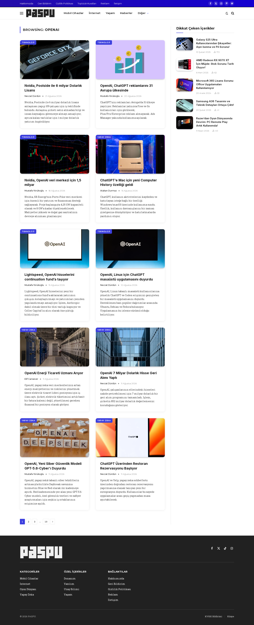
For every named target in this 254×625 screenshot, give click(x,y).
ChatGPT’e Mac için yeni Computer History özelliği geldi (128, 182)
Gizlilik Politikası (64, 3)
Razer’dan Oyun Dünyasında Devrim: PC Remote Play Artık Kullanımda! (214, 122)
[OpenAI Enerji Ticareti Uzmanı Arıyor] (54, 347)
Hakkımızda (26, 3)
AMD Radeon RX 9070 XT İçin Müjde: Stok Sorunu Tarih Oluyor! (215, 64)
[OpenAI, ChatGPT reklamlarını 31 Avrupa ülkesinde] (130, 59)
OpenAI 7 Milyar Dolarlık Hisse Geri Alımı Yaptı (128, 375)
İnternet (94, 13)
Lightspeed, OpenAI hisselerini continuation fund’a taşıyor (49, 277)
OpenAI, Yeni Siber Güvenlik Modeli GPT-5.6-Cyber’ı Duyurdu (53, 466)
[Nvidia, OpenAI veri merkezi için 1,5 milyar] (54, 154)
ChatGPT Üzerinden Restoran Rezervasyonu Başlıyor (124, 466)
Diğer (142, 13)
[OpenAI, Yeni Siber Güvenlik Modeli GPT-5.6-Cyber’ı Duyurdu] (54, 437)
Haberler (126, 13)
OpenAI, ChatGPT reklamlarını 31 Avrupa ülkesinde (126, 88)
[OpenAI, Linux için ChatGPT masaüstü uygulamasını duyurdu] (130, 248)
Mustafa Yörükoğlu (110, 96)
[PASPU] (40, 13)
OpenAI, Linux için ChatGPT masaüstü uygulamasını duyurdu (126, 277)
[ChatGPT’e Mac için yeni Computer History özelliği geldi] (130, 154)
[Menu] (21, 13)
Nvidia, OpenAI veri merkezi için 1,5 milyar (53, 182)
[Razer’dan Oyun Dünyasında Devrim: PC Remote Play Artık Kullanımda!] (184, 122)
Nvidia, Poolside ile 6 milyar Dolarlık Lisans (53, 88)
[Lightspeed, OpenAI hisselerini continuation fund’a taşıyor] (54, 248)
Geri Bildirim (44, 3)
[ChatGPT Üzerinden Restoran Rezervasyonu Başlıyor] (130, 437)
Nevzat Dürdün (33, 96)
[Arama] (232, 13)
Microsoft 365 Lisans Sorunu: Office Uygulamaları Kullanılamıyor (215, 84)
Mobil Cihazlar (74, 13)
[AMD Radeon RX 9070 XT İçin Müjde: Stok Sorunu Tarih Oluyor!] (184, 64)
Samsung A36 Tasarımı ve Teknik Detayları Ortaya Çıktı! (215, 103)
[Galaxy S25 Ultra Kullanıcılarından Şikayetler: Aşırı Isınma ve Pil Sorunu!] (184, 43)
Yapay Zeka (104, 137)
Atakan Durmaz (108, 190)
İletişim (118, 3)
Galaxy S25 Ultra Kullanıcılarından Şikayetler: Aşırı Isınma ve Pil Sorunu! (214, 43)
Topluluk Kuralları (87, 3)
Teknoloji (28, 42)
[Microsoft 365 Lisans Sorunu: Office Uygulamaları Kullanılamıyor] (184, 85)
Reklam (105, 3)
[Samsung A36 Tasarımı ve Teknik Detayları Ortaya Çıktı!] (184, 105)
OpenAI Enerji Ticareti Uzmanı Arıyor (54, 373)
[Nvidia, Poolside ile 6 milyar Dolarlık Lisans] (54, 59)
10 (46, 521)
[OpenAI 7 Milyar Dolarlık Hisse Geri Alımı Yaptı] (130, 347)
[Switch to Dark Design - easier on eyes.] (227, 13)
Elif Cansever (31, 379)
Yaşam (110, 13)
